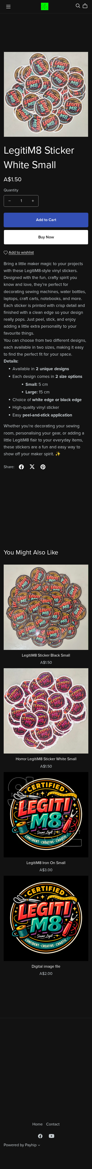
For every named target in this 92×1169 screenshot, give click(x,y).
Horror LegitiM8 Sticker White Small (46, 758)
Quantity (11, 190)
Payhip (31, 1145)
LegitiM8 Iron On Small (46, 862)
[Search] (78, 5)
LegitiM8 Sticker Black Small (46, 655)
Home (38, 1124)
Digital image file (46, 966)
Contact (53, 1124)
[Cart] (87, 5)
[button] (39, 1145)
